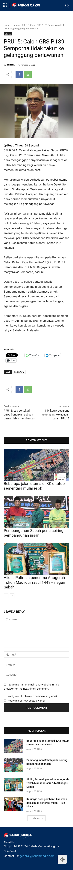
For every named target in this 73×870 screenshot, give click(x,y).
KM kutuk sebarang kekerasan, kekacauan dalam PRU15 (55, 414)
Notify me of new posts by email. (26, 700)
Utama (16, 25)
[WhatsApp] (28, 74)
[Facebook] (19, 74)
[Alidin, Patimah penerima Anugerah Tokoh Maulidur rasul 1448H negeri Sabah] (36, 559)
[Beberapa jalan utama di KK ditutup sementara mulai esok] (36, 465)
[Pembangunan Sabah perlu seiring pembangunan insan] (36, 512)
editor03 (11, 64)
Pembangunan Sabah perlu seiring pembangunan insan (33, 533)
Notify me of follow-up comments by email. (32, 696)
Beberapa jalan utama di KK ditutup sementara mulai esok (34, 486)
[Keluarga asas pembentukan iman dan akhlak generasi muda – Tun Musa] (13, 804)
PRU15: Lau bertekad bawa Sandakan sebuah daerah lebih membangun (19, 414)
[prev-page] (6, 595)
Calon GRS (19, 371)
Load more (35, 818)
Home (7, 25)
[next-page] (12, 595)
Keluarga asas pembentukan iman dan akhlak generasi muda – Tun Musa (46, 803)
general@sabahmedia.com (36, 856)
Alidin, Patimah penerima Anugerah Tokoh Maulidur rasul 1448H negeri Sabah (34, 582)
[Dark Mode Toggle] (62, 859)
